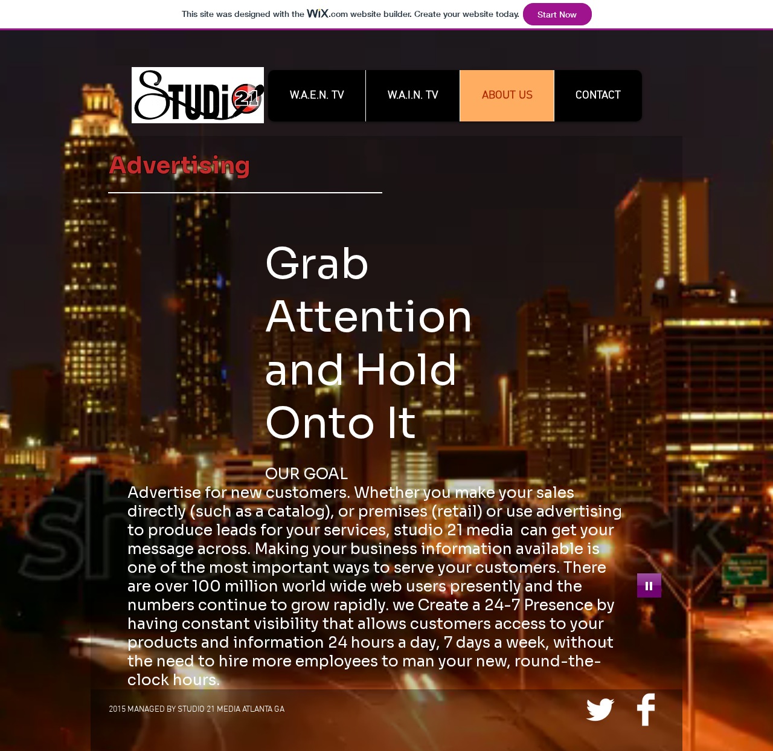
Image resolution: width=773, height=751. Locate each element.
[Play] (649, 585)
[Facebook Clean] (645, 709)
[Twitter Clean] (600, 709)
